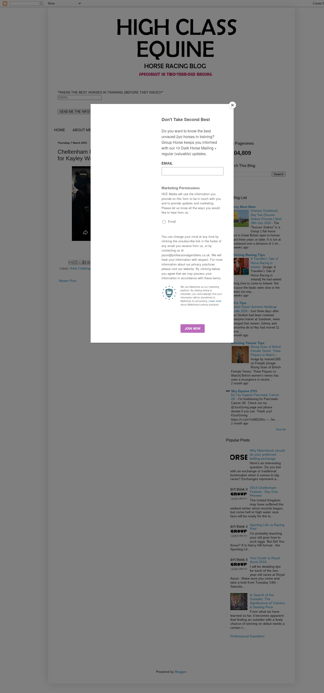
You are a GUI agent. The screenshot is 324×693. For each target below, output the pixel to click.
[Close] (232, 105)
